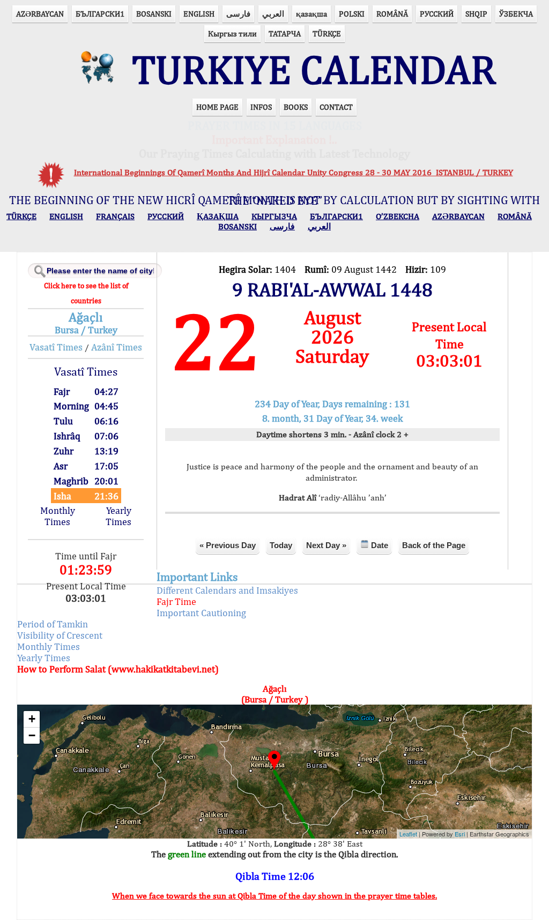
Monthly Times (57, 516)
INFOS (261, 106)
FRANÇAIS (115, 216)
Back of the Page (433, 545)
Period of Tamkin (52, 624)
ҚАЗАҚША (218, 216)
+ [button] (31, 718)
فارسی (238, 13)
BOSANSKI (154, 13)
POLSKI (352, 13)
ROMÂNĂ (392, 13)
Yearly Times (118, 516)
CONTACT (336, 106)
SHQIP (476, 13)
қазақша (311, 13)
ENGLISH (198, 13)
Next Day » (326, 545)
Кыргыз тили (232, 33)
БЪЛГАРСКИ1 (100, 13)
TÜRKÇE (327, 33)
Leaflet (408, 833)
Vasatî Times (56, 347)
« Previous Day (227, 545)
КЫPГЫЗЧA (274, 216)
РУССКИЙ (437, 13)
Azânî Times (116, 347)
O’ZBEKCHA (397, 216)
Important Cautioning (201, 612)
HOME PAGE (217, 106)
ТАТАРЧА (285, 33)
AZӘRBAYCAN (40, 13)
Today (281, 545)
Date (378, 545)
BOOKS (296, 106)
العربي (273, 13)
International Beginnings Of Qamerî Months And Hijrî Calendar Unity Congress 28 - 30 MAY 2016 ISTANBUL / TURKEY (293, 172)
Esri (460, 833)
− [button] (31, 735)
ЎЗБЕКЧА (516, 13)
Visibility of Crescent (59, 635)
